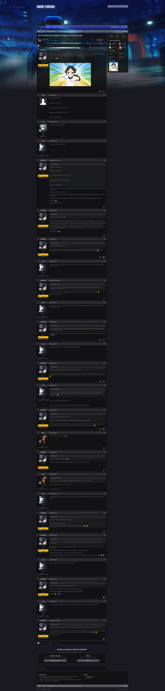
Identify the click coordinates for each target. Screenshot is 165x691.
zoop (43, 121)
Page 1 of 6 (58, 45)
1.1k (43, 446)
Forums (42, 27)
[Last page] (53, 45)
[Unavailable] (70, 74)
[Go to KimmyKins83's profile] (110, 47)
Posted (53, 49)
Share (93, 39)
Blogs (55, 27)
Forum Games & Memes (53, 40)
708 (43, 63)
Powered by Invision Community (122, 689)
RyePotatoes (124, 46)
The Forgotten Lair (90, 676)
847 (43, 135)
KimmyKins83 (115, 46)
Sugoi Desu (88, 677)
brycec (43, 141)
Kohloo (43, 432)
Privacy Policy (43, 689)
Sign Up (122, 27)
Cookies (48, 689)
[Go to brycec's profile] (43, 147)
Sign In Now (88, 660)
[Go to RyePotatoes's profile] (120, 47)
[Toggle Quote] (51, 164)
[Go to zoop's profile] (43, 127)
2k (43, 154)
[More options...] (104, 50)
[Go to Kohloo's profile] (43, 438)
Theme (38, 689)
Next (51, 45)
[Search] (127, 6)
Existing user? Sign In (114, 27)
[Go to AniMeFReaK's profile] (39, 40)
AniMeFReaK (45, 39)
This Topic (122, 6)
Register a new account (55, 660)
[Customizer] (126, 27)
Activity (61, 27)
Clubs (49, 27)
